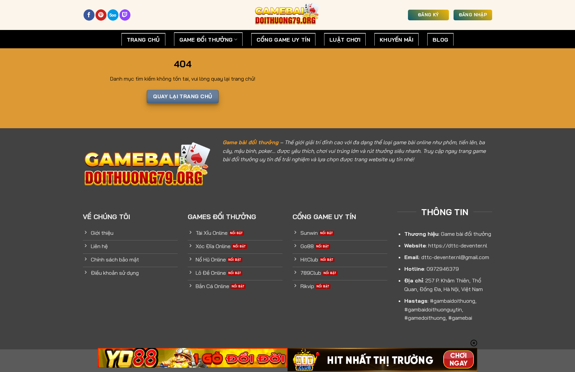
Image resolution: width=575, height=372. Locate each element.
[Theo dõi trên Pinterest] (101, 15)
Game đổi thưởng (206, 39)
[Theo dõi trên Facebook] (89, 15)
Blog (440, 39)
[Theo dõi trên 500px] (112, 15)
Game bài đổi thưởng (251, 142)
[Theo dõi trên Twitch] (124, 15)
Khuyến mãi (396, 39)
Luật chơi (344, 39)
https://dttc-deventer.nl (457, 245)
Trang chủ (143, 39)
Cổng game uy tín (283, 39)
